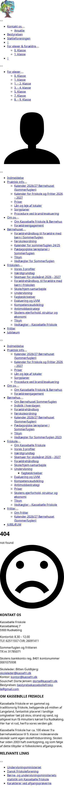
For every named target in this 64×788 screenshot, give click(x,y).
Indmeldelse (15, 178)
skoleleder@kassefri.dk (15, 673)
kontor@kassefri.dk (24, 677)
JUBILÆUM (14, 524)
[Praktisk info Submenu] (25, 182)
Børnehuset (15, 229)
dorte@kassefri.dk (45, 681)
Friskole (12, 441)
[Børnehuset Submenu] (24, 230)
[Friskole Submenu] (19, 442)
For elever (13, 72)
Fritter (11, 328)
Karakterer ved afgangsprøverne (29, 783)
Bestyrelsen (15, 34)
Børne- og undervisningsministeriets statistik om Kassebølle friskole (31, 777)
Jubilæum (13, 332)
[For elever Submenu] (21, 72)
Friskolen (13, 265)
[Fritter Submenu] (16, 509)
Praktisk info (15, 182)
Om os (11, 217)
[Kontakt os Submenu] (23, 27)
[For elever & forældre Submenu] (37, 47)
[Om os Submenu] (17, 218)
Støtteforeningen (18, 38)
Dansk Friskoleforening (23, 771)
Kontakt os (14, 26)
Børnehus (13, 397)
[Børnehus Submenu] (21, 398)
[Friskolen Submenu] (20, 266)
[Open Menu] (1, 20)
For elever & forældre (21, 46)
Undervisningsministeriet (24, 767)
